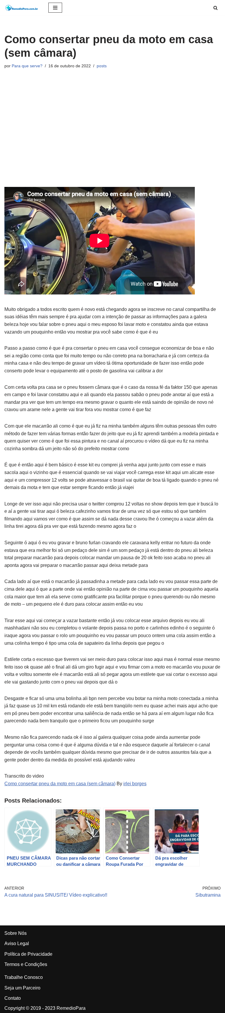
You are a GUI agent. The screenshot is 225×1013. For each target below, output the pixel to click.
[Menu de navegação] (55, 8)
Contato (12, 998)
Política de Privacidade (28, 954)
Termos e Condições (25, 964)
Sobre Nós (15, 933)
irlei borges (134, 783)
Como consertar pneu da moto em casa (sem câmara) (59, 783)
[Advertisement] (112, 128)
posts (102, 65)
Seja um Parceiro (22, 987)
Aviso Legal (16, 943)
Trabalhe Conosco (23, 977)
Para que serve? (27, 65)
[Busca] (215, 8)
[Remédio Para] (22, 7)
